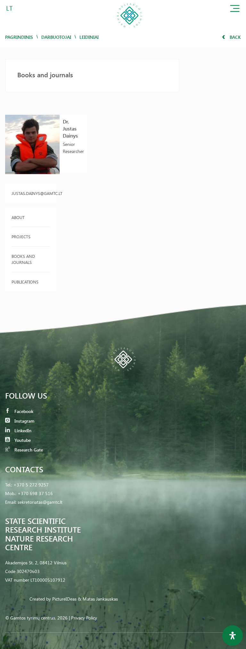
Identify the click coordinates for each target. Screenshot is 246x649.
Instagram (23, 421)
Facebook (23, 411)
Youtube (22, 440)
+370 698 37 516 (35, 493)
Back (234, 37)
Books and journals (23, 259)
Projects (21, 236)
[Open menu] (235, 9)
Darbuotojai (56, 37)
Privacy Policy (84, 618)
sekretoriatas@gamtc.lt (40, 502)
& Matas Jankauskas (98, 599)
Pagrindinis (19, 37)
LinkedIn (22, 430)
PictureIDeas (64, 599)
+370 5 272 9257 (31, 485)
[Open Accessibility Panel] (232, 635)
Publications (25, 281)
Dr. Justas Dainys (70, 128)
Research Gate (28, 450)
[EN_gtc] (129, 30)
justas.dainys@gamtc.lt (31, 193)
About (18, 217)
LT (9, 8)
